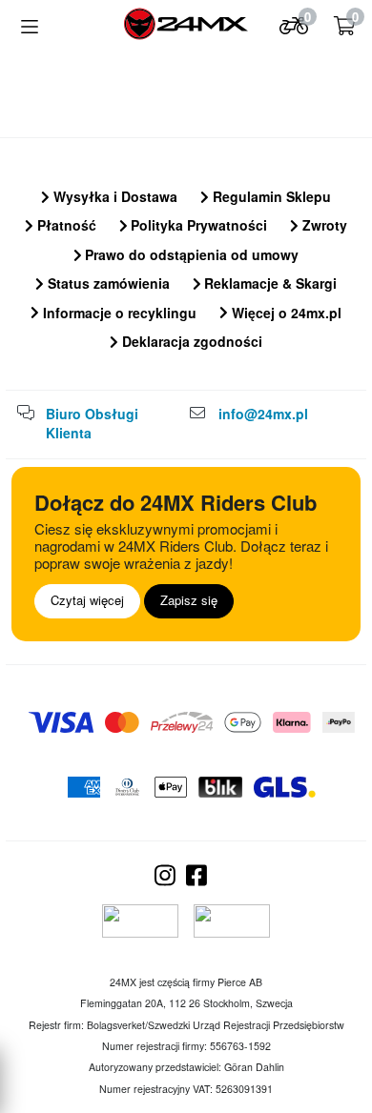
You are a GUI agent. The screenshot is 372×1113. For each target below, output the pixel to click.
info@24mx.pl (263, 413)
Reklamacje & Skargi (268, 283)
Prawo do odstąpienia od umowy (190, 254)
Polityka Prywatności (197, 224)
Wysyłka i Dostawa (113, 196)
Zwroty (323, 224)
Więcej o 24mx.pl (284, 312)
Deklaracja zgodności (190, 341)
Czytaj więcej (87, 600)
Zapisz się (188, 600)
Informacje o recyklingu (117, 312)
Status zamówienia (107, 283)
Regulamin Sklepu (270, 196)
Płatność (64, 224)
